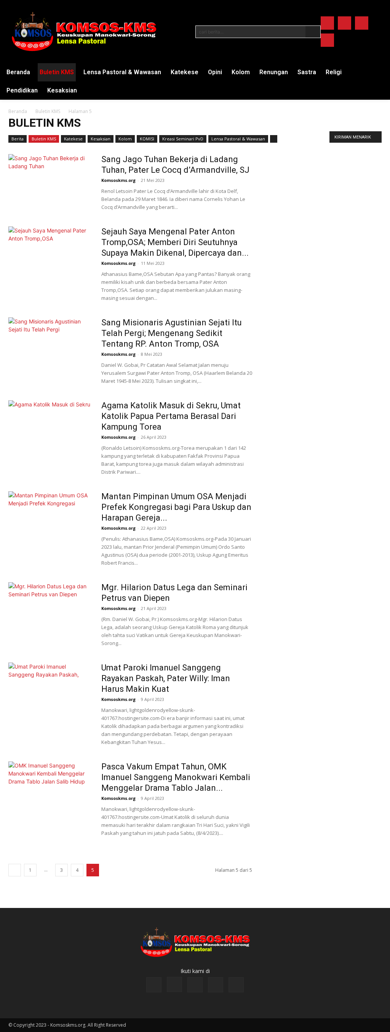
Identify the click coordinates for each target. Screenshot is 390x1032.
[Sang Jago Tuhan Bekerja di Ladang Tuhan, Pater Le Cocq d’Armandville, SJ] (49, 182)
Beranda (17, 111)
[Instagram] (344, 23)
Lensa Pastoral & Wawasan (238, 139)
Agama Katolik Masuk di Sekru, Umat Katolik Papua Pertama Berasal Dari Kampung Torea (171, 416)
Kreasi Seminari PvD (182, 139)
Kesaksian (100, 139)
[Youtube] (327, 40)
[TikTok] (195, 984)
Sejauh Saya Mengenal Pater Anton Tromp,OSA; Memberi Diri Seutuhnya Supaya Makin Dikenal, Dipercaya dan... (175, 242)
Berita (17, 139)
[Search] (313, 31)
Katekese (73, 139)
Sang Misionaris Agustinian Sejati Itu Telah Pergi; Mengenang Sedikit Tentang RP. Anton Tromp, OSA (171, 333)
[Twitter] (361, 23)
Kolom (125, 139)
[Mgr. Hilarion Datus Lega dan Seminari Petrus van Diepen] (49, 610)
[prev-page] (14, 870)
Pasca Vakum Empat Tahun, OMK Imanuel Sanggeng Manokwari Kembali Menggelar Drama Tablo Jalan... (175, 777)
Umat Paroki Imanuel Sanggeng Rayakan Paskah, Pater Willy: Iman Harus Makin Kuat (165, 678)
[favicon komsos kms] (84, 31)
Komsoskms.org (118, 180)
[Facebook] (327, 23)
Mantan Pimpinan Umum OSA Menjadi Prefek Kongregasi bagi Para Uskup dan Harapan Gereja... (176, 507)
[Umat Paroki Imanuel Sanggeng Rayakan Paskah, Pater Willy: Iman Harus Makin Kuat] (49, 691)
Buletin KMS (47, 111)
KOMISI (147, 139)
